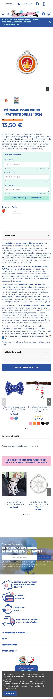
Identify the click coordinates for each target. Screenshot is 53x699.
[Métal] (47, 423)
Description (10, 235)
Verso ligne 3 (9, 185)
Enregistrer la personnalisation (26, 198)
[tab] (26, 235)
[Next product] (50, 22)
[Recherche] (7, 14)
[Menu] (3, 14)
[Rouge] (38, 423)
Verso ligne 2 (9, 172)
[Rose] (12, 418)
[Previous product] (49, 22)
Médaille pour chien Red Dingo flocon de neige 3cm (39, 504)
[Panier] (49, 14)
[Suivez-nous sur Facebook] (37, 4)
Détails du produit (13, 352)
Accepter (10, 693)
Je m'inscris (43, 557)
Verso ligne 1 (9, 160)
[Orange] (34, 423)
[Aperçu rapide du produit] (16, 404)
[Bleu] (16, 418)
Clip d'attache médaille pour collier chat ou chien (39, 409)
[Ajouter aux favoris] (12, 404)
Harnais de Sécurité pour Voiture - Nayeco (14, 503)
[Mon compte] (43, 14)
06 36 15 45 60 (26, 4)
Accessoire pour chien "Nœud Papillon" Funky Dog (14, 409)
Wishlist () (9, 4)
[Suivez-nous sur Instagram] (42, 4)
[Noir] (43, 423)
